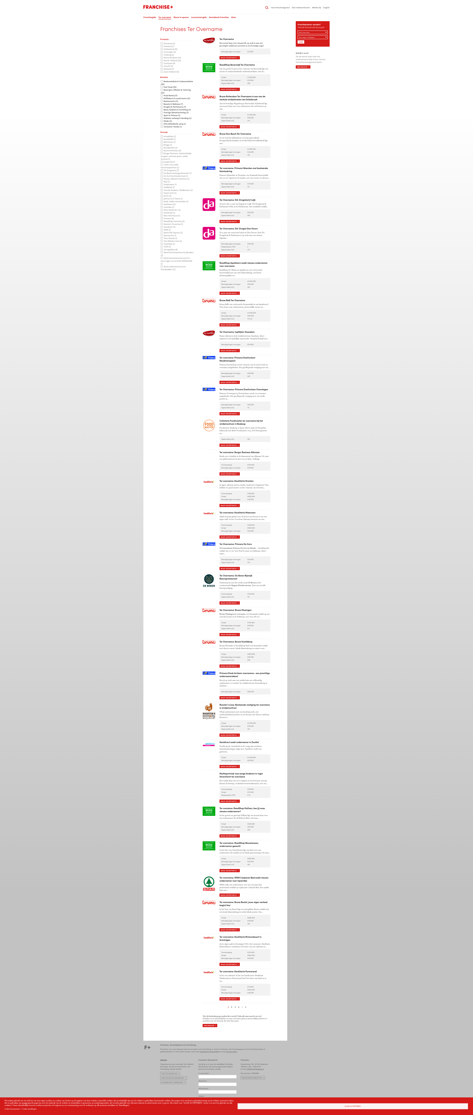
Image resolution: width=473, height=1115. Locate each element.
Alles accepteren (353, 1106)
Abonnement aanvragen (172, 1082)
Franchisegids (149, 17)
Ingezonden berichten (252, 1078)
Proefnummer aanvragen (172, 1078)
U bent (201, 1096)
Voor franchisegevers (280, 7)
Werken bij (316, 7)
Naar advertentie (229, 58)
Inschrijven (209, 1025)
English (326, 7)
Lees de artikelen (169, 1073)
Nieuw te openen (181, 17)
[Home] (158, 7)
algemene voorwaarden (209, 1051)
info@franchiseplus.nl (255, 1069)
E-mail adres (203, 1073)
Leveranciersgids (199, 17)
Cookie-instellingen (29, 1109)
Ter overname (164, 17)
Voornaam (202, 1081)
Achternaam (203, 1088)
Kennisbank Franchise (219, 17)
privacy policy (231, 1051)
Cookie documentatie (12, 1109)
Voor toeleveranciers (301, 7)
